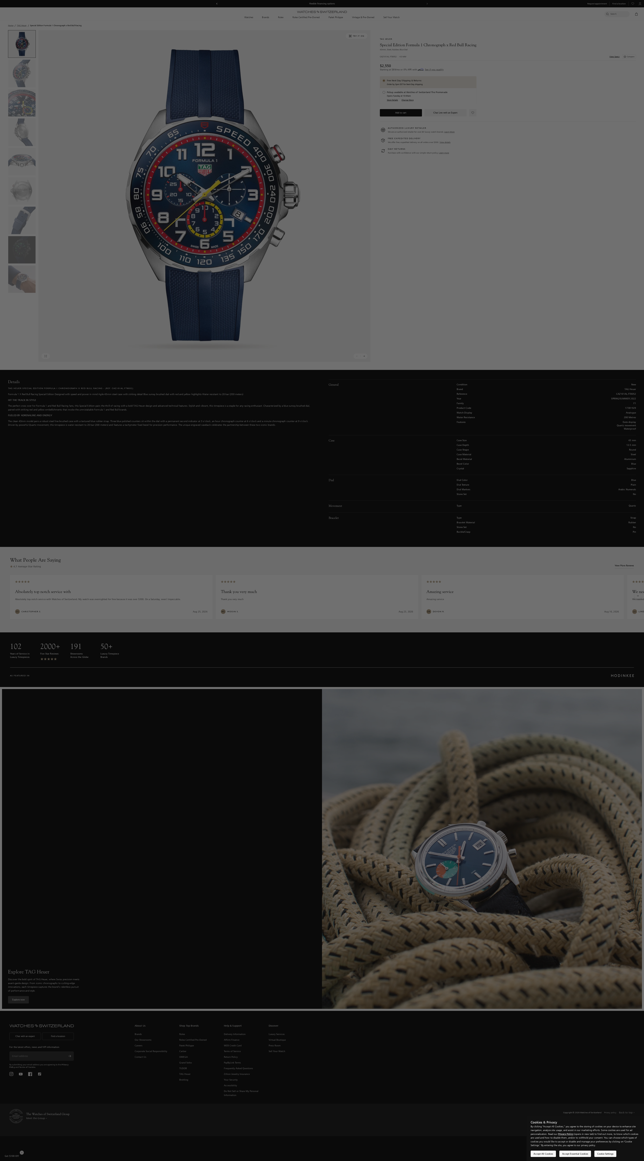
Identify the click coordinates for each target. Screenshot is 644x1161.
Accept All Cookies (543, 1153)
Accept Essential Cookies (575, 1153)
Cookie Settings (605, 1153)
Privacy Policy (565, 1134)
